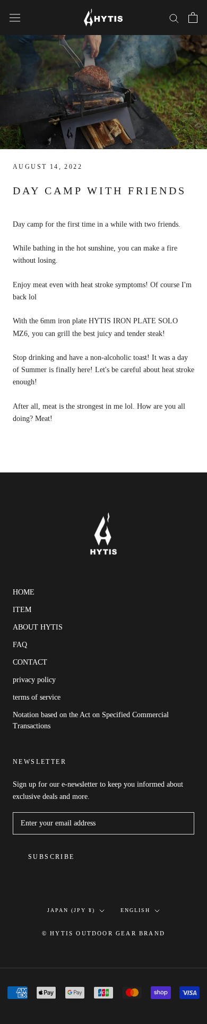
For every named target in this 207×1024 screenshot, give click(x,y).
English (135, 910)
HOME (23, 592)
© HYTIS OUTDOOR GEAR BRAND (103, 933)
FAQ (20, 645)
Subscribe (51, 856)
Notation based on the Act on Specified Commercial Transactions (91, 720)
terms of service (37, 697)
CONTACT (30, 662)
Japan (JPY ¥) (71, 910)
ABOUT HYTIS (38, 627)
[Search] (174, 17)
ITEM (22, 610)
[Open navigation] (15, 17)
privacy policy (34, 680)
